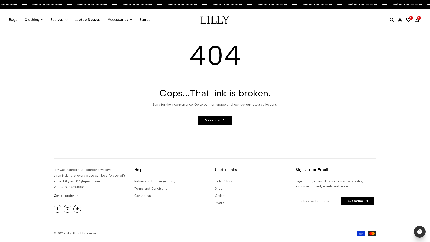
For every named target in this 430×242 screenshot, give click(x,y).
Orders (220, 196)
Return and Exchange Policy (154, 181)
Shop (219, 188)
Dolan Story (223, 181)
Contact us (142, 196)
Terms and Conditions (150, 188)
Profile (219, 203)
